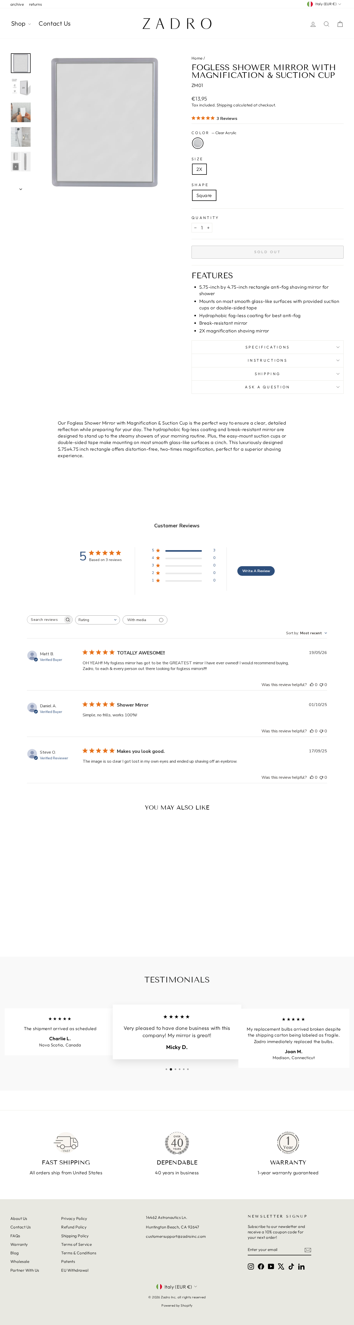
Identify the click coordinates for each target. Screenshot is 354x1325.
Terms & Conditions (78, 1252)
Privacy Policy (74, 1218)
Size (197, 159)
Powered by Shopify (176, 1305)
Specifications (267, 347)
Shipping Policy (75, 1235)
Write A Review (256, 571)
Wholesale (19, 1261)
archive (17, 4)
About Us (18, 1218)
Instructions (267, 360)
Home (197, 58)
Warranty (19, 1244)
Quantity (205, 217)
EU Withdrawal (74, 1270)
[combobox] (97, 619)
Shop (19, 23)
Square (204, 195)
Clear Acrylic (198, 143)
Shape (200, 185)
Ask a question (267, 387)
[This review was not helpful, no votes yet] (321, 685)
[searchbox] (45, 620)
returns (35, 4)
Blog (14, 1252)
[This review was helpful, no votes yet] (312, 685)
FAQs (15, 1235)
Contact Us (55, 23)
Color (214, 132)
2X (199, 169)
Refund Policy (74, 1227)
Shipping (224, 105)
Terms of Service (76, 1244)
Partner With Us (24, 1270)
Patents (68, 1261)
